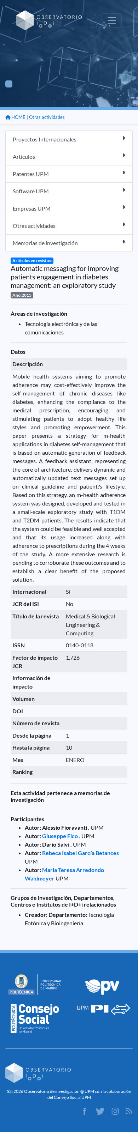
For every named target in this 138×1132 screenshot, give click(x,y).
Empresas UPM (32, 208)
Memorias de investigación (45, 243)
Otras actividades (47, 117)
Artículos (24, 156)
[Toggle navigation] (112, 20)
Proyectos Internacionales (44, 139)
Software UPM (31, 191)
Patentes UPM (31, 173)
